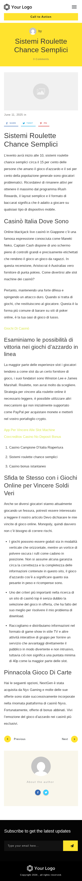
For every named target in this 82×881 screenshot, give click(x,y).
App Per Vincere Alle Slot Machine (29, 430)
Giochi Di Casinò (16, 328)
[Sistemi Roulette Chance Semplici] (41, 91)
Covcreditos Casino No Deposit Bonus (32, 437)
